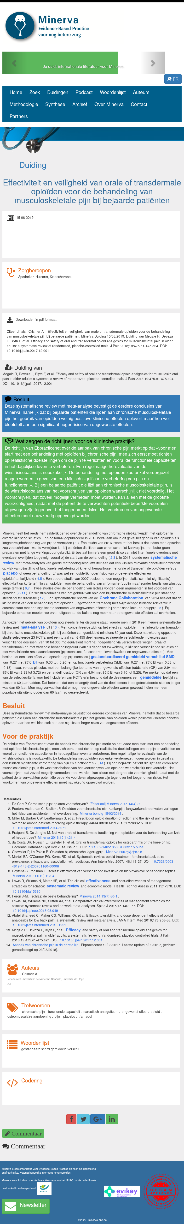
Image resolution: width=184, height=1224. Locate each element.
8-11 (21, 592)
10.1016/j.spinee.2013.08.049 (35, 910)
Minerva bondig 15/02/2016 (100, 813)
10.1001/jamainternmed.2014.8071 (39, 827)
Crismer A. (30, 973)
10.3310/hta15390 (26, 891)
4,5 (39, 578)
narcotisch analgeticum (100, 1011)
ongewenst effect (134, 1011)
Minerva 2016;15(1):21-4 (57, 837)
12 (42, 597)
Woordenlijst (113, 92)
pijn (57, 1016)
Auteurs (141, 92)
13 (55, 627)
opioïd (155, 1011)
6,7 (27, 588)
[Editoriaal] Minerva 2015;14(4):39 (115, 803)
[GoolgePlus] (97, 1119)
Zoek (34, 92)
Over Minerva (109, 104)
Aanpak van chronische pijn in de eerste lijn (45, 944)
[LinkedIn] (112, 1119)
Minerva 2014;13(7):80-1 (98, 896)
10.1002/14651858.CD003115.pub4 (116, 846)
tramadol (85, 1016)
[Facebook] (71, 1119)
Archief (79, 104)
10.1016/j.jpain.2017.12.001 (81, 940)
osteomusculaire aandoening (29, 1016)
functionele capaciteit (64, 1011)
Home (16, 92)
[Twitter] (83, 1119)
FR (175, 79)
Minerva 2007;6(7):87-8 (124, 851)
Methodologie (24, 104)
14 (101, 763)
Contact (139, 104)
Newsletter (33, 1204)
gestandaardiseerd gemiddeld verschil (50, 1048)
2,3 (112, 557)
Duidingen (57, 92)
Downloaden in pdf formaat (36, 319)
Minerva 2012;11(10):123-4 (33, 875)
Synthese (55, 104)
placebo (69, 1016)
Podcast (84, 92)
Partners (19, 116)
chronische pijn (33, 1011)
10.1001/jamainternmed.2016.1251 (39, 924)
